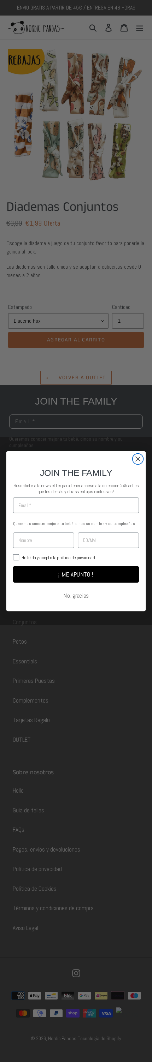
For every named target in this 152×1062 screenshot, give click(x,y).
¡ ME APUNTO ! (75, 574)
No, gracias (75, 595)
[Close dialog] (138, 458)
